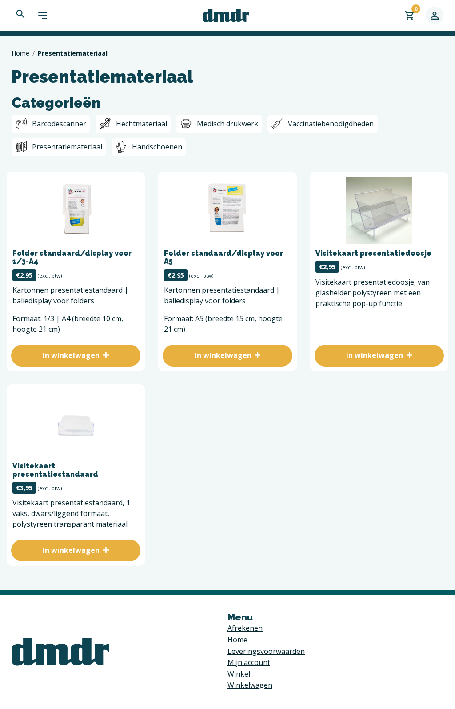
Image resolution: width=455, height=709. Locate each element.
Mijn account (249, 662)
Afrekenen (245, 628)
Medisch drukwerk (227, 124)
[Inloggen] (434, 15)
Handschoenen (157, 147)
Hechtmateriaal (141, 124)
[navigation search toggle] (20, 14)
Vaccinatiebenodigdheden (331, 124)
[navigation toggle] (43, 15)
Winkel (239, 674)
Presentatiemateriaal (67, 147)
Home (20, 53)
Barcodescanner (59, 124)
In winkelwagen (71, 355)
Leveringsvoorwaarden (266, 651)
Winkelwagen (250, 685)
